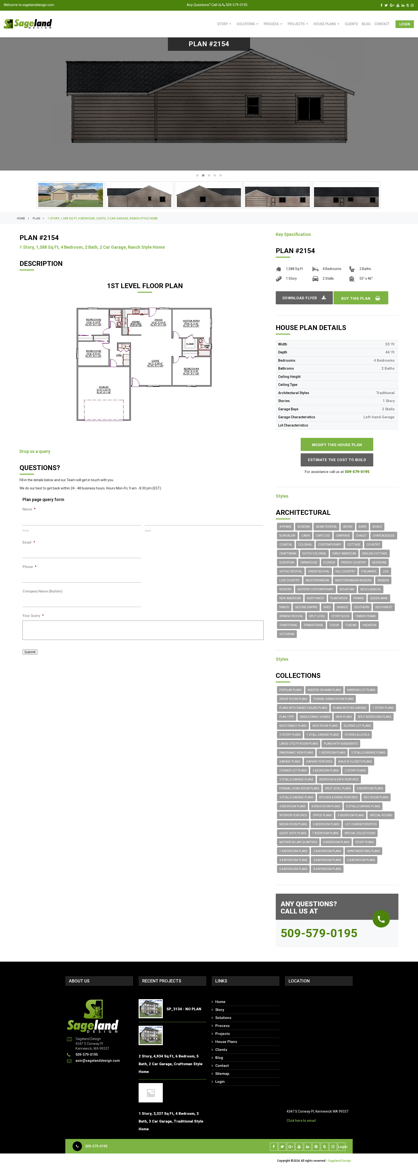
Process (274, 24)
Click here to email (301, 1121)
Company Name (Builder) (42, 591)
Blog (219, 1058)
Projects (299, 24)
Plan (36, 218)
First (26, 530)
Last (148, 530)
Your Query (33, 616)
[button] (197, 175)
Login (404, 24)
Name (29, 509)
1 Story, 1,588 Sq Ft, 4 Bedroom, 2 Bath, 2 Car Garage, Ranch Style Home (103, 218)
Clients (351, 24)
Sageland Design (339, 1160)
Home (21, 218)
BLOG (366, 24)
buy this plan (356, 298)
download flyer (300, 298)
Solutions (248, 24)
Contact (381, 24)
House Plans (327, 24)
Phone (29, 567)
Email (28, 542)
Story (225, 24)
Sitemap (222, 1073)
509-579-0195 (96, 1146)
